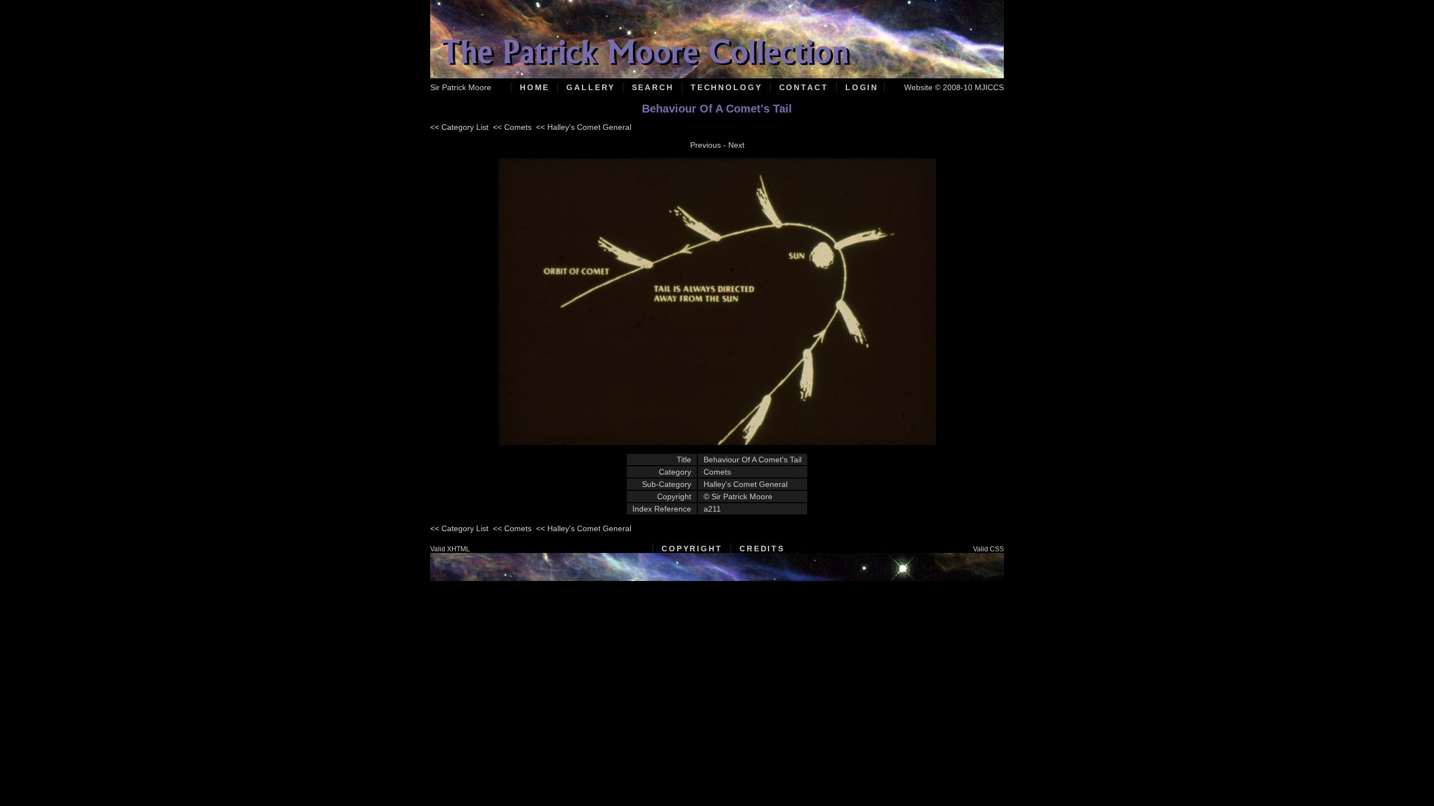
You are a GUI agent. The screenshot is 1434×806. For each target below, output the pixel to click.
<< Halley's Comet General (583, 127)
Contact (803, 87)
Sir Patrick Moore (460, 87)
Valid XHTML (450, 549)
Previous (705, 144)
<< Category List (459, 127)
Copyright (692, 548)
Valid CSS (988, 549)
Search (653, 87)
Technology (726, 87)
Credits (762, 548)
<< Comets (512, 127)
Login (861, 87)
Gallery (590, 87)
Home (535, 87)
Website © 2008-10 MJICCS (954, 87)
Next (736, 144)
